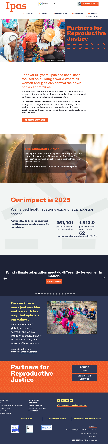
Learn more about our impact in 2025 (76, 236)
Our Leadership (5, 403)
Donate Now (89, 3)
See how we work (35, 120)
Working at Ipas (5, 413)
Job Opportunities (57, 419)
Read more (54, 281)
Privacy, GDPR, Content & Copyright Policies (81, 430)
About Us (29, 13)
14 (74, 293)
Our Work (44, 13)
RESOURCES (33, 411)
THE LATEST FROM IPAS (37, 408)
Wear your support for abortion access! (72, 405)
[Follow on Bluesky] (67, 400)
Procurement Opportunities (87, 419)
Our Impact (26, 419)
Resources (78, 13)
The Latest (94, 13)
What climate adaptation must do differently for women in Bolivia (54, 274)
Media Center (5, 411)
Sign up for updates (84, 377)
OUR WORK (32, 403)
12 (68, 293)
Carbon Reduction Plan (89, 433)
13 (71, 293)
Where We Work (61, 13)
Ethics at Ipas (92, 437)
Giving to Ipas (5, 408)
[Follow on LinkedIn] (58, 400)
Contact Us (93, 426)
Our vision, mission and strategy (11, 406)
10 (62, 293)
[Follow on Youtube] (71, 400)
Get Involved (93, 17)
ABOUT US (4, 400)
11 (65, 293)
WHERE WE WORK (35, 406)
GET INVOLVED (33, 400)
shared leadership (28, 351)
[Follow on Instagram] (63, 400)
